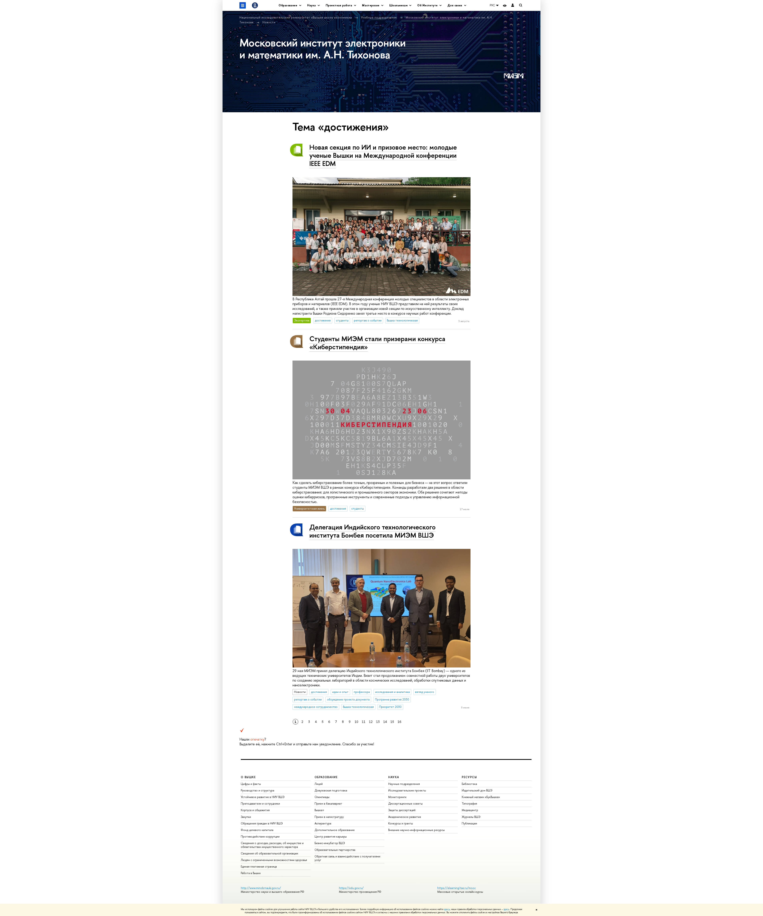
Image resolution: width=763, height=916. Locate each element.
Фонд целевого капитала (257, 830)
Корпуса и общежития (255, 810)
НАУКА (393, 777)
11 (363, 722)
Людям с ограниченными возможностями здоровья (274, 860)
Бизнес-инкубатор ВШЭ (330, 843)
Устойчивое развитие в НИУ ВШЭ (263, 797)
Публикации (469, 823)
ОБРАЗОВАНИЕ (326, 777)
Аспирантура (323, 823)
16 (399, 722)
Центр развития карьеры (331, 836)
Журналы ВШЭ (471, 817)
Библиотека (469, 784)
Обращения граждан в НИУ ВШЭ (262, 823)
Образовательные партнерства (335, 850)
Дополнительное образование (335, 830)
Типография (469, 803)
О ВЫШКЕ (248, 777)
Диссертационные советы (405, 803)
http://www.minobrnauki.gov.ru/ (261, 888)
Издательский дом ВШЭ (477, 790)
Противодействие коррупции (260, 836)
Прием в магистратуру (329, 817)
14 (385, 722)
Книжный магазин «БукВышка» (481, 797)
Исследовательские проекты (407, 790)
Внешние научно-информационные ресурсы (416, 830)
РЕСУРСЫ (469, 777)
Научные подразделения (404, 784)
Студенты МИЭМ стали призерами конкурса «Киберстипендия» (377, 342)
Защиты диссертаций (401, 810)
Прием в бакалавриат (328, 803)
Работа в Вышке (251, 873)
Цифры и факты (251, 784)
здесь (447, 909)
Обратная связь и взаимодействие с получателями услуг (347, 858)
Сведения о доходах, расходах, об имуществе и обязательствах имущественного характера (272, 844)
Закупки (246, 817)
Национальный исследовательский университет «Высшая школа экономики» (296, 17)
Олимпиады (322, 797)
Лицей (319, 784)
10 (356, 722)
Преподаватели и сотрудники (260, 803)
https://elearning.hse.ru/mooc (456, 888)
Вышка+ (319, 810)
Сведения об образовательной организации (269, 853)
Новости (268, 22)
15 (392, 722)
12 (371, 722)
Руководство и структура (257, 790)
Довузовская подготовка (331, 790)
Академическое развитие (404, 817)
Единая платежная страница (259, 866)
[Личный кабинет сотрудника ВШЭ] (513, 5)
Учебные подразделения (379, 17)
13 (378, 722)
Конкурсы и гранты (400, 823)
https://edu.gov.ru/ (351, 888)
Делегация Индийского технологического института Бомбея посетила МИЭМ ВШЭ (372, 531)
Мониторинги (397, 797)
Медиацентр (470, 810)
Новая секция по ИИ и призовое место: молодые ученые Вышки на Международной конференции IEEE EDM (383, 155)
